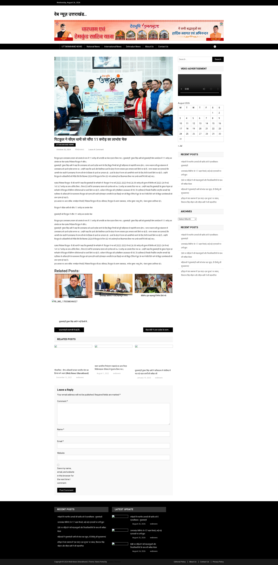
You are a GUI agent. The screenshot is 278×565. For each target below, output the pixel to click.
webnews (79, 149)
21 (207, 128)
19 (194, 128)
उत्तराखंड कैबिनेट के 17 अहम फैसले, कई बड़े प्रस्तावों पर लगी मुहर (201, 173)
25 (187, 134)
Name (60, 429)
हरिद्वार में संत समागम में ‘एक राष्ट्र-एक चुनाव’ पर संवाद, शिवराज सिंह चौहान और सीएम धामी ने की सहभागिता (200, 200)
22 (213, 128)
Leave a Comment (96, 149)
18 (187, 128)
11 (187, 123)
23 (220, 128)
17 (181, 128)
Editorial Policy (180, 562)
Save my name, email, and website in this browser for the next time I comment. (65, 475)
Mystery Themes (114, 562)
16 (220, 123)
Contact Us (163, 46)
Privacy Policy (218, 562)
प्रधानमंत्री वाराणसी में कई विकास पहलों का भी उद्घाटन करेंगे (71, 330)
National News (93, 46)
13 (200, 123)
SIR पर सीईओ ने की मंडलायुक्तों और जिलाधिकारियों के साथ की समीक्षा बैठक (201, 182)
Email (60, 441)
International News (112, 46)
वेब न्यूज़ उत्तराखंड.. (70, 14)
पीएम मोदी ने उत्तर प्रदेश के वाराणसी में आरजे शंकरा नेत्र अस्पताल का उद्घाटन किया (159, 330)
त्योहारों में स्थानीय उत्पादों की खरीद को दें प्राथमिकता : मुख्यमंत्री (200, 164)
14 (207, 123)
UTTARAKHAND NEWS (72, 46)
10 (181, 123)
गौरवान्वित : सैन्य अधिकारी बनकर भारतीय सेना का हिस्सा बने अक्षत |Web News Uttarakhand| (71, 371)
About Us (149, 46)
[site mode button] (216, 46)
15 (213, 123)
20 (200, 128)
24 (181, 134)
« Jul (180, 146)
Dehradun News (133, 46)
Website (61, 453)
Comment (62, 401)
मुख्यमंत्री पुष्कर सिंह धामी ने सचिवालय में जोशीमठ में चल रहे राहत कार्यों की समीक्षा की (153, 372)
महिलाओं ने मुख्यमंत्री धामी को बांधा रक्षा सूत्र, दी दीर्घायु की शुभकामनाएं (201, 191)
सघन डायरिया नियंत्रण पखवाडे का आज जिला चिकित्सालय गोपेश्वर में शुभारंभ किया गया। (111, 367)
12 (194, 123)
